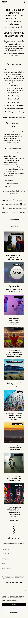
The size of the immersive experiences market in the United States (14, 288)
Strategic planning (14, 102)
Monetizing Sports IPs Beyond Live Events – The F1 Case (14, 385)
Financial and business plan (14, 108)
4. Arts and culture (10, 186)
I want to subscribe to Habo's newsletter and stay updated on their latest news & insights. (13, 577)
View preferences (14, 612)
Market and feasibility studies (14, 96)
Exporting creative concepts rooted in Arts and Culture (14, 478)
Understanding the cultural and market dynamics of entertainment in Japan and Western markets (14, 511)
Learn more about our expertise (14, 117)
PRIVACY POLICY (17, 615)
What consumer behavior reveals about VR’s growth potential (14, 321)
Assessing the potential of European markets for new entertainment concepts (14, 416)
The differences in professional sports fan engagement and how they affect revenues (14, 353)
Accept (14, 604)
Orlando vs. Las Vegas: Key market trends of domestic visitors (14, 447)
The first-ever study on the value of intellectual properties (14, 257)
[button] (25, 591)
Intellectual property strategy (14, 112)
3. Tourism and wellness (11, 183)
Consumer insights (14, 99)
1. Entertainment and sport (14, 148)
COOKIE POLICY (10, 615)
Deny (14, 608)
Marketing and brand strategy (14, 105)
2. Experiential (9, 180)
